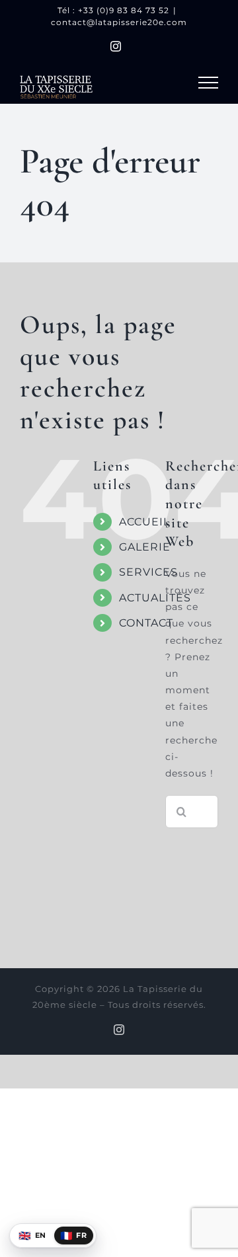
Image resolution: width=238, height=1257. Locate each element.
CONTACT (146, 623)
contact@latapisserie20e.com (119, 22)
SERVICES (148, 572)
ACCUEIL (144, 521)
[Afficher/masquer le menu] (208, 83)
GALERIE (145, 547)
